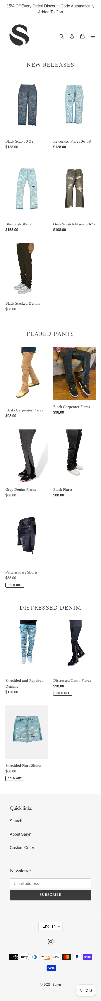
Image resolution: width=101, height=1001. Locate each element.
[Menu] (93, 35)
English (49, 926)
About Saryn (20, 834)
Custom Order (22, 848)
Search (16, 821)
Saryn (56, 984)
